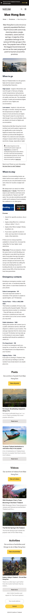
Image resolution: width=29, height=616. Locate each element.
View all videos (14, 479)
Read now (24, 2)
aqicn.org (18, 159)
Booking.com (7, 190)
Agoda (14, 190)
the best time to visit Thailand (11, 166)
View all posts (14, 383)
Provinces (12, 19)
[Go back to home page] (7, 9)
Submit (14, 606)
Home (4, 19)
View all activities (14, 552)
